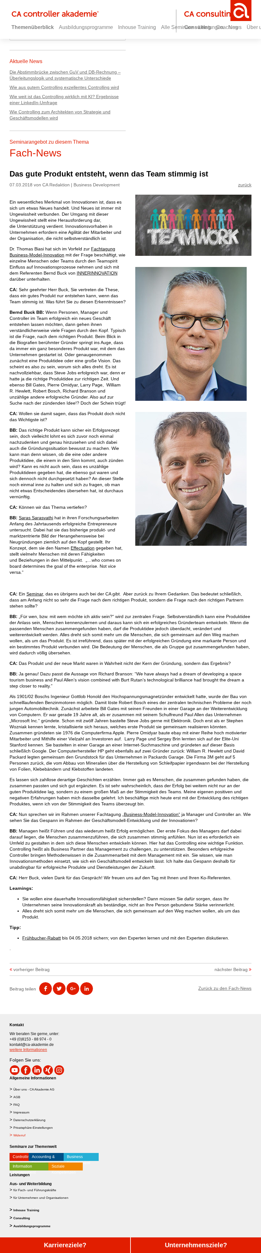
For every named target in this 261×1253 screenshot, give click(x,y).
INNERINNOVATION (97, 273)
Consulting (21, 1218)
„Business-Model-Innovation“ (151, 814)
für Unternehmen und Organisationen (40, 1197)
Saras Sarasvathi (36, 517)
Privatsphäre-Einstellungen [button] (33, 1127)
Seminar (34, 593)
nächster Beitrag (231, 969)
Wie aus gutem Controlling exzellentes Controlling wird (64, 87)
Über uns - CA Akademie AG (33, 1089)
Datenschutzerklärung (29, 1120)
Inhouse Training (26, 1210)
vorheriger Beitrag (31, 969)
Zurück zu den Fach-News (224, 988)
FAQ (16, 1104)
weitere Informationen (28, 1050)
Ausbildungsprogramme (32, 1226)
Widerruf (19, 1135)
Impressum (21, 1112)
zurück (244, 184)
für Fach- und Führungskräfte (34, 1190)
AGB (16, 1097)
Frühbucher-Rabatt (41, 937)
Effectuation (83, 548)
